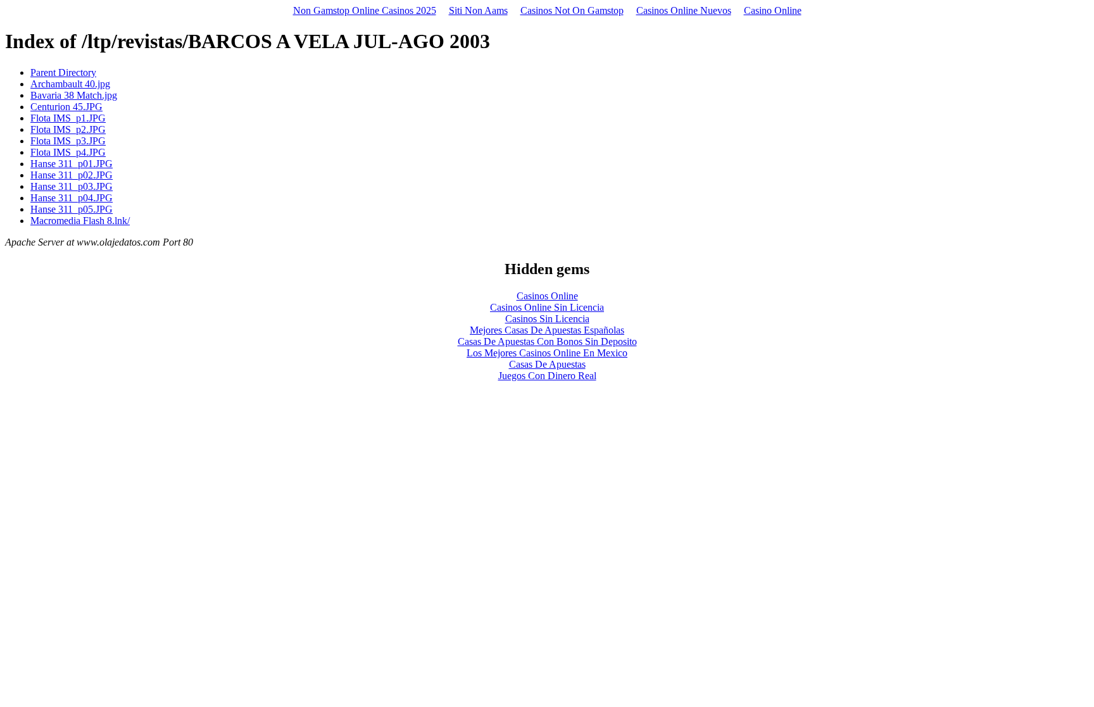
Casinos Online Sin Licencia (547, 307)
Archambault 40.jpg (70, 83)
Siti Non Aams (478, 10)
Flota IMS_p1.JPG (68, 118)
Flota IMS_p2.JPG (68, 129)
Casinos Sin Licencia (547, 318)
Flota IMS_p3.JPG (68, 140)
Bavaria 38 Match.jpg (73, 95)
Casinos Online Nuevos (683, 10)
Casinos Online (547, 296)
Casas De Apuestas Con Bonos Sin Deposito (547, 341)
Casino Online (773, 10)
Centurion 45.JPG (66, 106)
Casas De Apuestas (547, 364)
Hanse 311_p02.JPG (71, 175)
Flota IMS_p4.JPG (68, 152)
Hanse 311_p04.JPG (71, 197)
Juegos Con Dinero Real (547, 375)
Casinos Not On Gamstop (572, 10)
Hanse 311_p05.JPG (71, 209)
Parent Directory (63, 72)
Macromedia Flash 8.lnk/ (80, 220)
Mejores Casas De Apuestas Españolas (547, 330)
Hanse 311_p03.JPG (71, 186)
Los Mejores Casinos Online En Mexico (547, 352)
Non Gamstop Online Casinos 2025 (364, 10)
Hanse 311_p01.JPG (71, 163)
